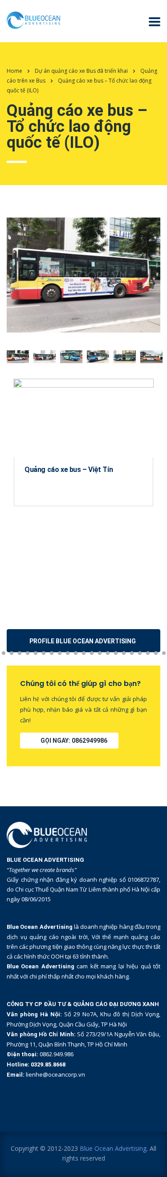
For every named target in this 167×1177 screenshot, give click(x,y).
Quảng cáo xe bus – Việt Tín (68, 469)
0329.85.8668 (48, 1064)
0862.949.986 (56, 1054)
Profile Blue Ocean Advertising (82, 641)
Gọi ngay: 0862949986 (74, 740)
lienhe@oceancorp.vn (55, 1074)
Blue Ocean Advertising (113, 1148)
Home (14, 71)
